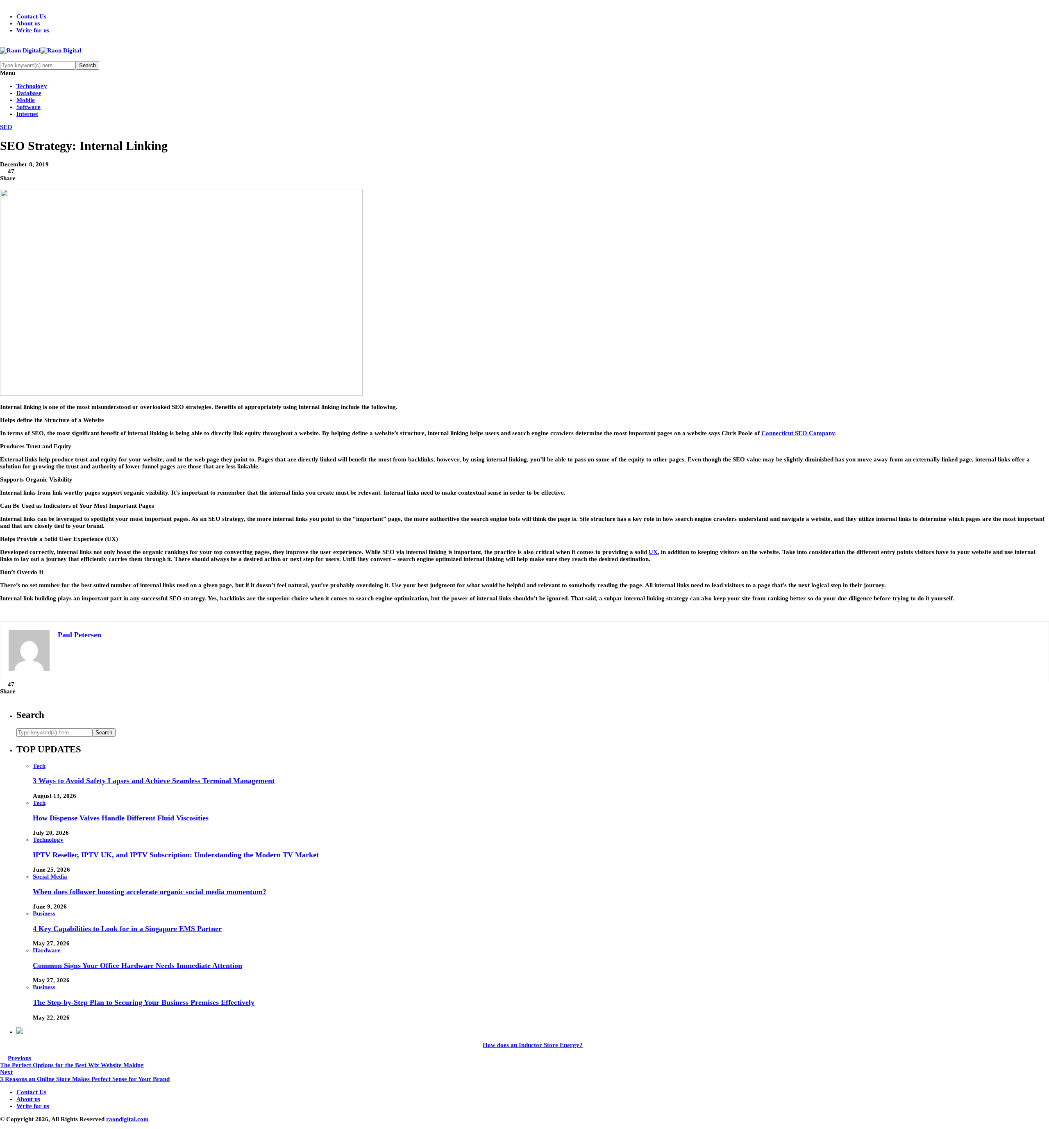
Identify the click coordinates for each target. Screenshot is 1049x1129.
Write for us (32, 30)
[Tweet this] (12, 185)
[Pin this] (31, 185)
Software (28, 107)
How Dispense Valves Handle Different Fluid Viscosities (121, 818)
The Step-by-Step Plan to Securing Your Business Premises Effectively (143, 1002)
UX (653, 552)
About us (28, 23)
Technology (31, 86)
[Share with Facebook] (4, 185)
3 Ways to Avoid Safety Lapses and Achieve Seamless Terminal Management (154, 781)
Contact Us (31, 16)
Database (28, 93)
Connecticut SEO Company (798, 433)
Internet (27, 114)
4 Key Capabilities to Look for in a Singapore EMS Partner (127, 929)
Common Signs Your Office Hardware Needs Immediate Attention (137, 965)
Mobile (25, 100)
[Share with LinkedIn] (22, 185)
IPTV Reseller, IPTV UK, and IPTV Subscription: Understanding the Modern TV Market (176, 855)
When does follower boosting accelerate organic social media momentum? (149, 892)
